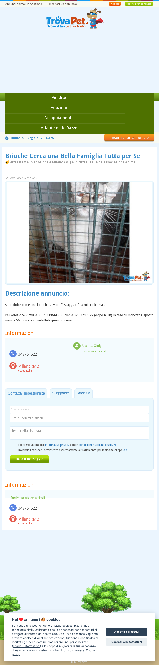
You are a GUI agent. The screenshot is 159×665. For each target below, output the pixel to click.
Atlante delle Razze (59, 127)
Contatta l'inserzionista (26, 393)
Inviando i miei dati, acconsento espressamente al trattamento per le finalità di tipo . (74, 450)
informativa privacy (57, 444)
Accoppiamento (59, 117)
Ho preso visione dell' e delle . (67, 444)
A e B (126, 450)
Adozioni (59, 107)
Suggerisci (61, 393)
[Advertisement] (79, 62)
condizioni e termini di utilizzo (98, 444)
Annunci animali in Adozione (23, 3)
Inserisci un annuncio (63, 3)
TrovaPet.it (82, 662)
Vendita (59, 97)
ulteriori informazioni (26, 646)
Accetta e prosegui (126, 631)
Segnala (83, 393)
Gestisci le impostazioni (126, 641)
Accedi (115, 3)
